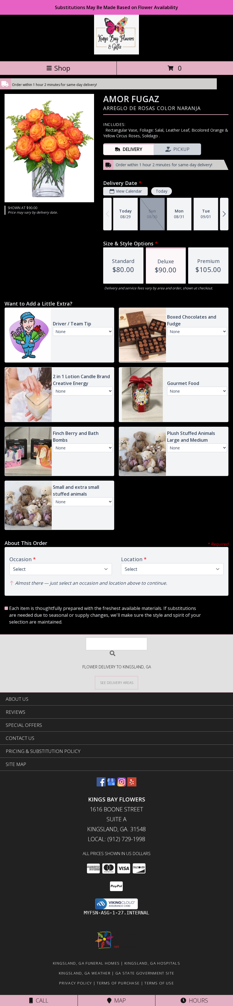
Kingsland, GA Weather (85, 973)
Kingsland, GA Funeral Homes (86, 963)
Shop (62, 68)
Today (161, 191)
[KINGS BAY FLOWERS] (116, 53)
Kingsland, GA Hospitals (152, 963)
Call (40, 1000)
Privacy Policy (75, 983)
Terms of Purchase (118, 983)
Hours (197, 1000)
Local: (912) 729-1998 (116, 839)
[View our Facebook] (101, 784)
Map (118, 1000)
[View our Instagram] (121, 784)
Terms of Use (159, 983)
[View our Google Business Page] (111, 784)
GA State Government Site (144, 973)
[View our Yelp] (131, 784)
